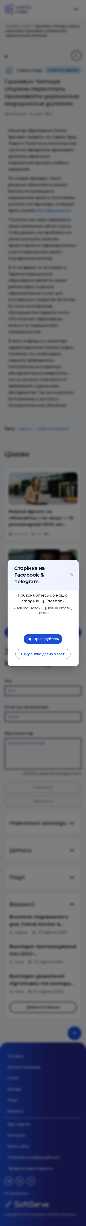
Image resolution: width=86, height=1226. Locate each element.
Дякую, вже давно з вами (43, 654)
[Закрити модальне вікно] (71, 575)
